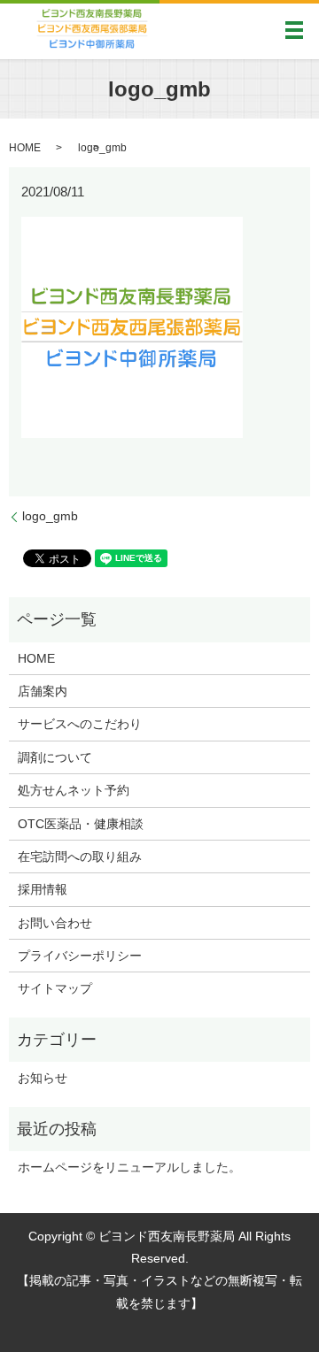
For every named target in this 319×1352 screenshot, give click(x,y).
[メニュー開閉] (294, 30)
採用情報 (42, 889)
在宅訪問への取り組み (80, 856)
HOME (25, 148)
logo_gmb (50, 516)
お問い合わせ (55, 923)
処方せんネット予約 (73, 790)
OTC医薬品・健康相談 (81, 824)
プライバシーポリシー (80, 956)
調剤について (55, 757)
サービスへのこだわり (80, 724)
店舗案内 (42, 691)
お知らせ (42, 1078)
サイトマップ (55, 988)
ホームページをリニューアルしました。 (129, 1167)
